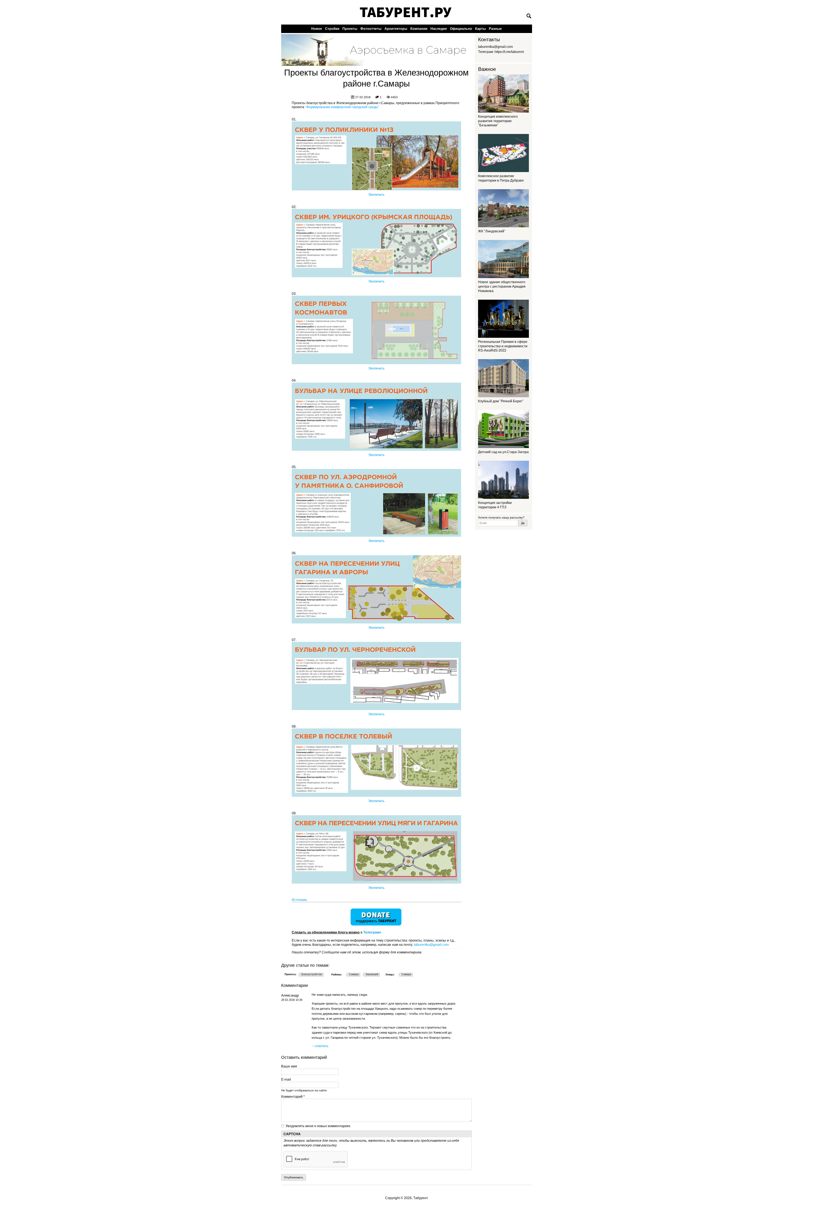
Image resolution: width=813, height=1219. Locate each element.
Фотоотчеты (371, 28)
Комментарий (293, 1096)
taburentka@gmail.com (431, 944)
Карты (480, 28)
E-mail (286, 1079)
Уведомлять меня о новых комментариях (318, 1126)
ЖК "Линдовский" (491, 231)
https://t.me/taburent (509, 52)
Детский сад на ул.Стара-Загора (503, 452)
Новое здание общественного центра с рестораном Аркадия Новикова (501, 286)
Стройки (332, 28)
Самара (354, 974)
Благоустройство (311, 974)
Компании (418, 28)
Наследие (438, 28)
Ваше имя (289, 1066)
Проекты (349, 28)
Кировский (372, 974)
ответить (321, 1046)
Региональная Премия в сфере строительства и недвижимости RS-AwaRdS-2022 (502, 346)
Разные (495, 28)
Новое (316, 28)
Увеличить (376, 194)
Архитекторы (395, 28)
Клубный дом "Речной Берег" (501, 401)
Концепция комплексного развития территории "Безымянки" (498, 121)
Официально (461, 28)
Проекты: (290, 974)
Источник (299, 900)
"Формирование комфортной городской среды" (342, 107)
